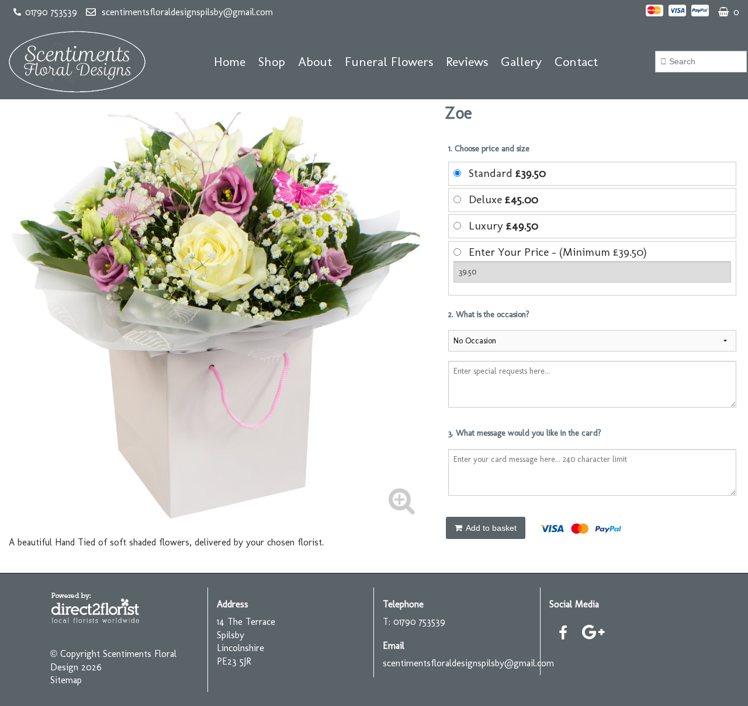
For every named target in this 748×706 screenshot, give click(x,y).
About (315, 61)
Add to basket (490, 528)
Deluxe (503, 199)
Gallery (521, 61)
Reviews (467, 61)
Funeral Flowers (389, 61)
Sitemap (66, 680)
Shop (271, 61)
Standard (507, 173)
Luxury (503, 225)
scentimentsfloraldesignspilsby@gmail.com (187, 12)
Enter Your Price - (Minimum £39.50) (558, 252)
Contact (576, 61)
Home (229, 61)
